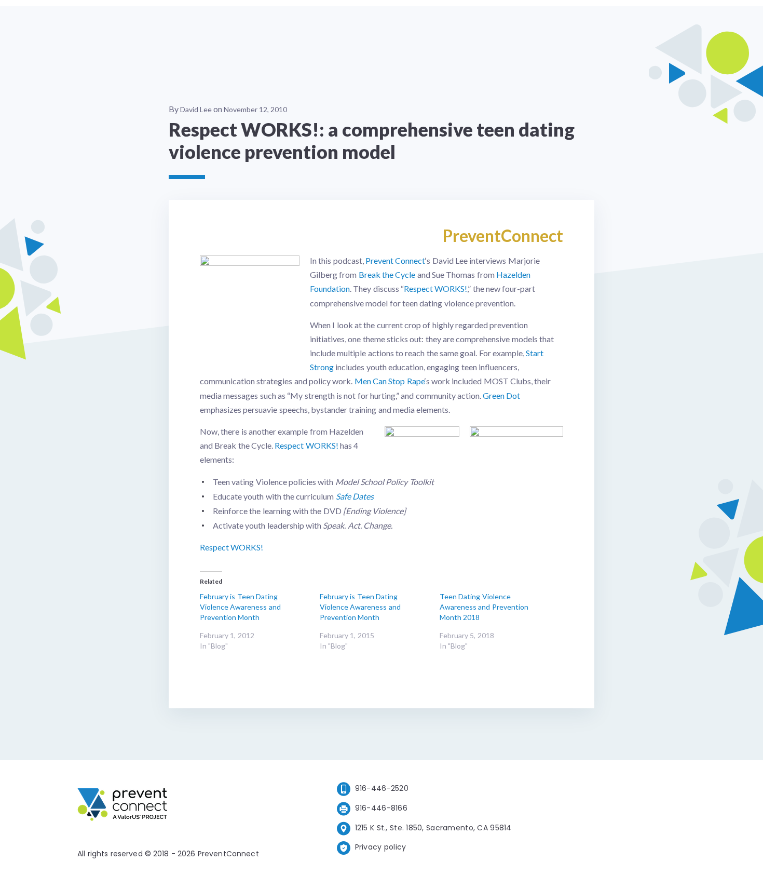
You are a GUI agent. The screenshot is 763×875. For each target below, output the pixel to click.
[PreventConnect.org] (163, 806)
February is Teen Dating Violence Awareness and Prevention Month (240, 607)
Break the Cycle (387, 274)
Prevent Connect (395, 260)
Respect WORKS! (435, 288)
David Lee (196, 109)
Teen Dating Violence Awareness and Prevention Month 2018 (484, 607)
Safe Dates (355, 496)
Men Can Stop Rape (390, 381)
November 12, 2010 (255, 109)
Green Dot (501, 395)
